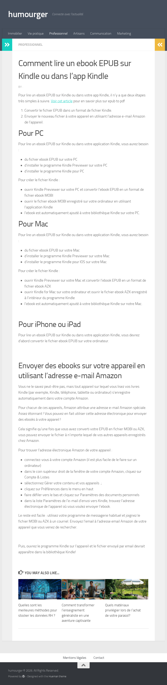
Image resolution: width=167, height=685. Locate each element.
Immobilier (15, 33)
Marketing (124, 33)
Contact (98, 658)
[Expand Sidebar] (7, 45)
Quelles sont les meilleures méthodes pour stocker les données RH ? (37, 610)
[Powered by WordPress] (23, 676)
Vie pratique (36, 33)
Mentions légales (74, 658)
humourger (28, 14)
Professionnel (58, 33)
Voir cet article (62, 101)
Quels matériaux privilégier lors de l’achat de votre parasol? (123, 610)
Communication (100, 33)
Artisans (79, 33)
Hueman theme (57, 676)
